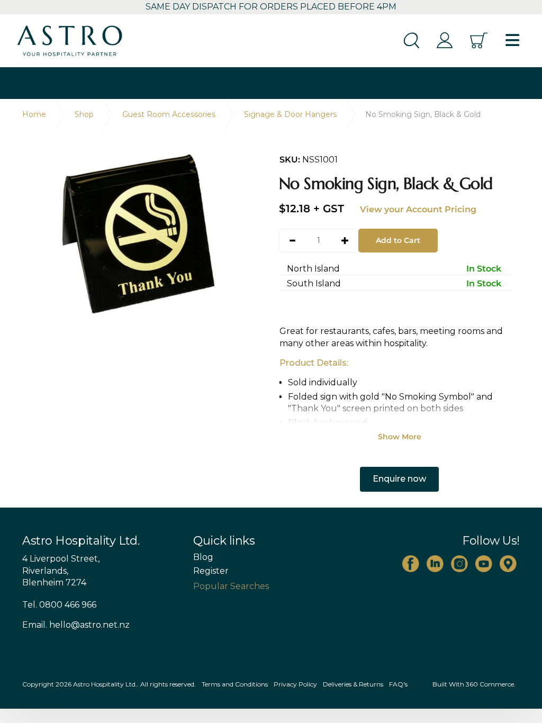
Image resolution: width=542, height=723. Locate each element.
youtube (483, 563)
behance (508, 563)
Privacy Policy (295, 684)
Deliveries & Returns (353, 684)
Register (211, 571)
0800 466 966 (67, 605)
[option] (142, 236)
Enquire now (399, 479)
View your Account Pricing (418, 209)
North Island (394, 269)
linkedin (435, 563)
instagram (459, 563)
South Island (394, 283)
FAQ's (398, 684)
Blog (203, 557)
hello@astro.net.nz (89, 625)
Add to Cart (398, 240)
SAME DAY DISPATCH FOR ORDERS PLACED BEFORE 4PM (271, 7)
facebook (410, 563)
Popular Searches (231, 586)
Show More (399, 436)
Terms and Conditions (235, 684)
